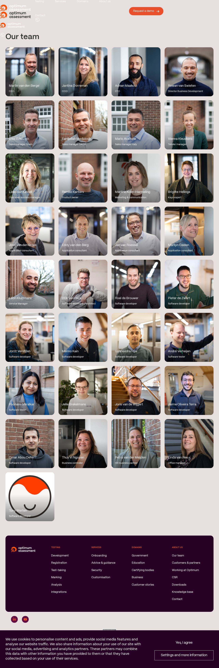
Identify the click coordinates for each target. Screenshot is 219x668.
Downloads (179, 585)
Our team (178, 555)
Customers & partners (186, 563)
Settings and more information (184, 655)
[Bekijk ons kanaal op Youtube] (25, 619)
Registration (59, 563)
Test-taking (58, 570)
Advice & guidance (103, 563)
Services (60, 1)
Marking (56, 577)
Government (140, 555)
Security (96, 570)
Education (138, 563)
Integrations (59, 592)
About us (105, 1)
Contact (40, 15)
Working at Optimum (185, 570)
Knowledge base (182, 592)
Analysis (56, 585)
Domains (82, 1)
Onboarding (99, 555)
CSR (175, 577)
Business (137, 577)
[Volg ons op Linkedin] (14, 619)
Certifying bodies (143, 570)
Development (60, 555)
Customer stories (143, 585)
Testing (39, 1)
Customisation (100, 577)
